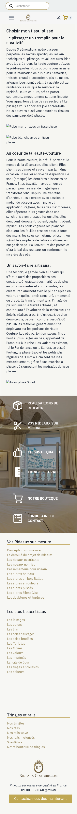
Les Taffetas (16, 643)
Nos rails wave (17, 733)
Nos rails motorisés (21, 737)
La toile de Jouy (18, 662)
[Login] (58, 17)
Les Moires (15, 648)
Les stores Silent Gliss (22, 593)
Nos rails (13, 728)
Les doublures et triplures (25, 597)
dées (29, 639)
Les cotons (15, 625)
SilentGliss (14, 742)
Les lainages (16, 620)
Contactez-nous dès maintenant (40, 798)
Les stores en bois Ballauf (25, 579)
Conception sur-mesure (24, 550)
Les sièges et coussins (23, 667)
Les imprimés (16, 658)
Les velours (15, 653)
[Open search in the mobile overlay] (27, 6)
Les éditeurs (15, 672)
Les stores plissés (20, 588)
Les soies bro (16, 639)
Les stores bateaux (21, 574)
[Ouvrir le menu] (11, 18)
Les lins (12, 629)
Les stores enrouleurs (22, 583)
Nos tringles (15, 723)
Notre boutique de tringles (26, 747)
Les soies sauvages (21, 634)
